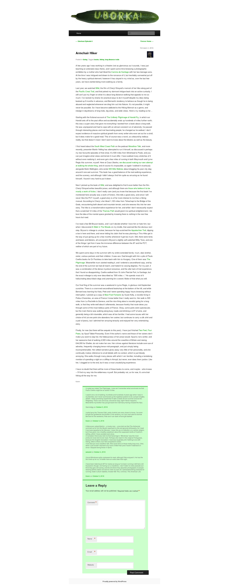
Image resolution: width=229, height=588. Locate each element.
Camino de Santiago (120, 71)
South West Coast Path (104, 146)
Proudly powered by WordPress (114, 581)
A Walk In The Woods (101, 226)
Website (90, 564)
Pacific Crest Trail (86, 91)
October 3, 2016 (102, 407)
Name (91, 539)
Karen (88, 421)
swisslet (88, 452)
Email (91, 552)
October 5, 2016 (98, 476)
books (96, 59)
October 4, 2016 (99, 452)
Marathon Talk (135, 146)
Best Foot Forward (113, 294)
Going (85, 59)
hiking (102, 59)
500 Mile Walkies (116, 168)
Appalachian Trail (138, 230)
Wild (97, 88)
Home (78, 33)
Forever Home (146, 41)
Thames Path (108, 210)
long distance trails (112, 59)
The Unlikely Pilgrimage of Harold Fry (123, 117)
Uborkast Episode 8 (84, 41)
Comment (92, 502)
